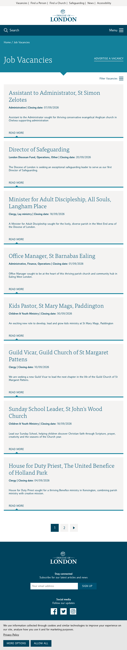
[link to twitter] (63, 611)
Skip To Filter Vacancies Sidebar (25, 535)
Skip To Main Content (15, 13)
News (90, 3)
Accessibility (104, 3)
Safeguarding (76, 3)
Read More (16, 132)
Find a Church (58, 3)
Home (7, 42)
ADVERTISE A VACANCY (108, 58)
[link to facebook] (54, 611)
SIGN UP (87, 586)
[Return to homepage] (63, 15)
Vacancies (21, 3)
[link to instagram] (73, 611)
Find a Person (38, 3)
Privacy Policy (11, 634)
